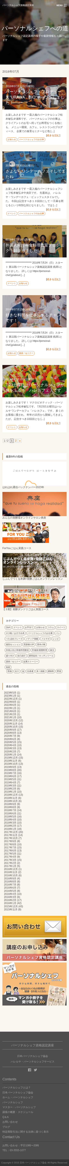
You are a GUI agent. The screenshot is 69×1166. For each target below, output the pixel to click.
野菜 (59, 671)
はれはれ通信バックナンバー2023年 (23, 487)
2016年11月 (10, 872)
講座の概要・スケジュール (17, 1112)
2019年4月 (10, 782)
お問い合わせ (10, 1122)
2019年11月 (10, 760)
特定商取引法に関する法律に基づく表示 (25, 1131)
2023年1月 (10, 695)
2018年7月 (10, 810)
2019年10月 (11, 763)
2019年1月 (10, 791)
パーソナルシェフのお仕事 (31, 139)
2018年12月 (11, 794)
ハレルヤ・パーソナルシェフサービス (32, 1061)
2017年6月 (10, 850)
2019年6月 (10, 776)
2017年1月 (10, 866)
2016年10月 (11, 875)
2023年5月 (10, 692)
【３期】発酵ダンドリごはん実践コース (25, 609)
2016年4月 (10, 894)
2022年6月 (10, 705)
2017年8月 (10, 844)
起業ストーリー (30, 661)
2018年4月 (10, 819)
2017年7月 (10, 847)
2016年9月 (10, 878)
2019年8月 (10, 770)
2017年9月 (10, 841)
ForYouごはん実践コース (16, 548)
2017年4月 (10, 856)
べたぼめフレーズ (14, 639)
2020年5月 (10, 742)
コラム (51, 627)
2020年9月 (10, 729)
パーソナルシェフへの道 (35, 28)
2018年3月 (10, 822)
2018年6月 (10, 813)
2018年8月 (10, 807)
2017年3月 (10, 860)
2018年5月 (10, 816)
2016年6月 (10, 887)
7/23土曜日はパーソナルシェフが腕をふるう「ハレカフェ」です (35, 387)
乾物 (10, 671)
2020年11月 (10, 723)
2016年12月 (11, 869)
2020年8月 (10, 732)
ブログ (6, 1127)
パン (58, 633)
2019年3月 (10, 785)
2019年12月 (11, 757)
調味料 (51, 671)
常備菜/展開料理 (39, 650)
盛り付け (10, 656)
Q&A (8, 627)
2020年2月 (10, 751)
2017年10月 (11, 838)
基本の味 (41, 644)
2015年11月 (10, 909)
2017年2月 (10, 863)
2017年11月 (10, 835)
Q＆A (5, 1117)
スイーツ (61, 627)
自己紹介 (21, 656)
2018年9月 (10, 804)
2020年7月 (10, 736)
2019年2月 (10, 788)
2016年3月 (10, 897)
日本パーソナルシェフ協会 (17, 1092)
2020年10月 (11, 726)
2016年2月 (10, 900)
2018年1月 (10, 829)
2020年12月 (11, 720)
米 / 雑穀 (40, 671)
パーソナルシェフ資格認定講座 (18, 5)
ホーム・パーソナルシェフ (17, 1097)
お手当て (29, 627)
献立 (52, 650)
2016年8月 (10, 881)
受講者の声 (29, 644)
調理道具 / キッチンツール (41, 656)
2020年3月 (10, 748)
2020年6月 (10, 739)
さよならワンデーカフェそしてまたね (36, 173)
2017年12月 (11, 832)
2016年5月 (10, 891)
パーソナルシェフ (12, 1102)
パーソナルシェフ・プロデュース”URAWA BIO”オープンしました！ (35, 97)
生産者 (30, 671)
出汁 (17, 671)
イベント (12, 213)
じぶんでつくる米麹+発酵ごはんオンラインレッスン (32, 578)
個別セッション (13, 644)
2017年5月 (10, 853)
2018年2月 (10, 825)
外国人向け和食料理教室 (17, 650)
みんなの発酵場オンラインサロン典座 (24, 517)
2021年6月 (10, 711)
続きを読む (53, 135)
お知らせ (12, 139)
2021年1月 (10, 717)
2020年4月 (10, 745)
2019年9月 (10, 767)
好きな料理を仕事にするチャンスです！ (35, 317)
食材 (8, 667)
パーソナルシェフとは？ (16, 1087)
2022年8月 (10, 702)
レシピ (56, 639)
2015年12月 (11, 906)
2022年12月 (11, 698)
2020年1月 (10, 754)
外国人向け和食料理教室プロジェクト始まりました (35, 247)
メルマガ (45, 639)
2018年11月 (10, 798)
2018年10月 (11, 801)
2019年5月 (10, 779)
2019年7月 (10, 773)
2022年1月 (10, 708)
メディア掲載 (32, 639)
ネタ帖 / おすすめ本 (15, 633)
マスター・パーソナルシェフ (19, 1107)
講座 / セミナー (26, 353)
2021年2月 (10, 714)
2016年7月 (10, 884)
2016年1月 (10, 903)
